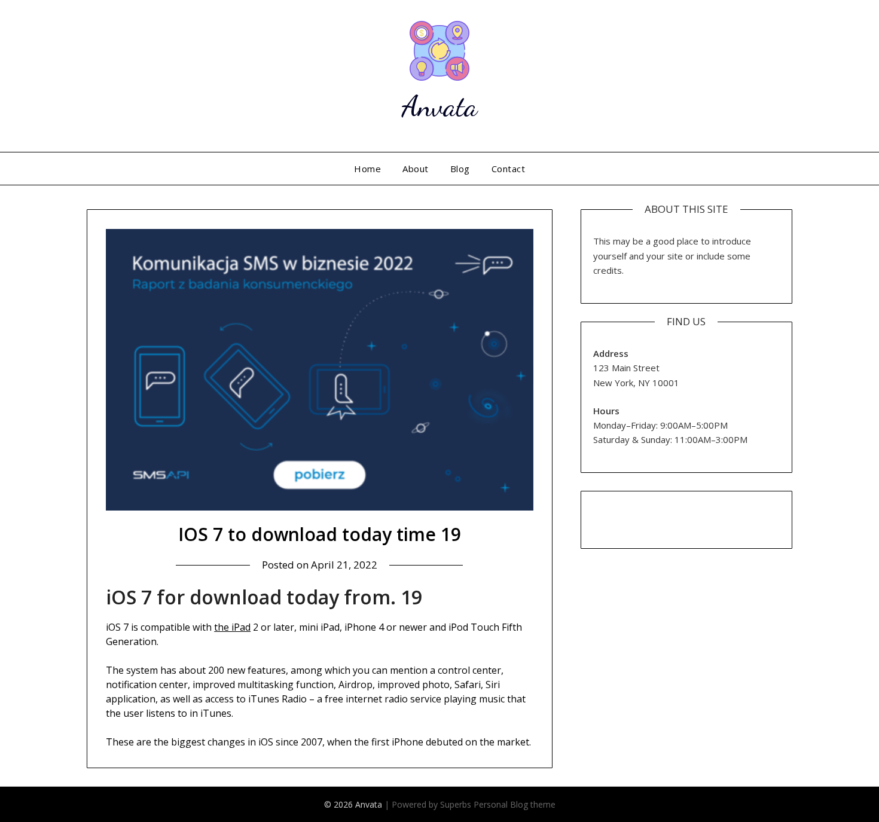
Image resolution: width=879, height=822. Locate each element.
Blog (460, 169)
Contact (509, 169)
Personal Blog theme (515, 804)
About (415, 169)
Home (367, 169)
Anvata (439, 106)
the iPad (232, 627)
